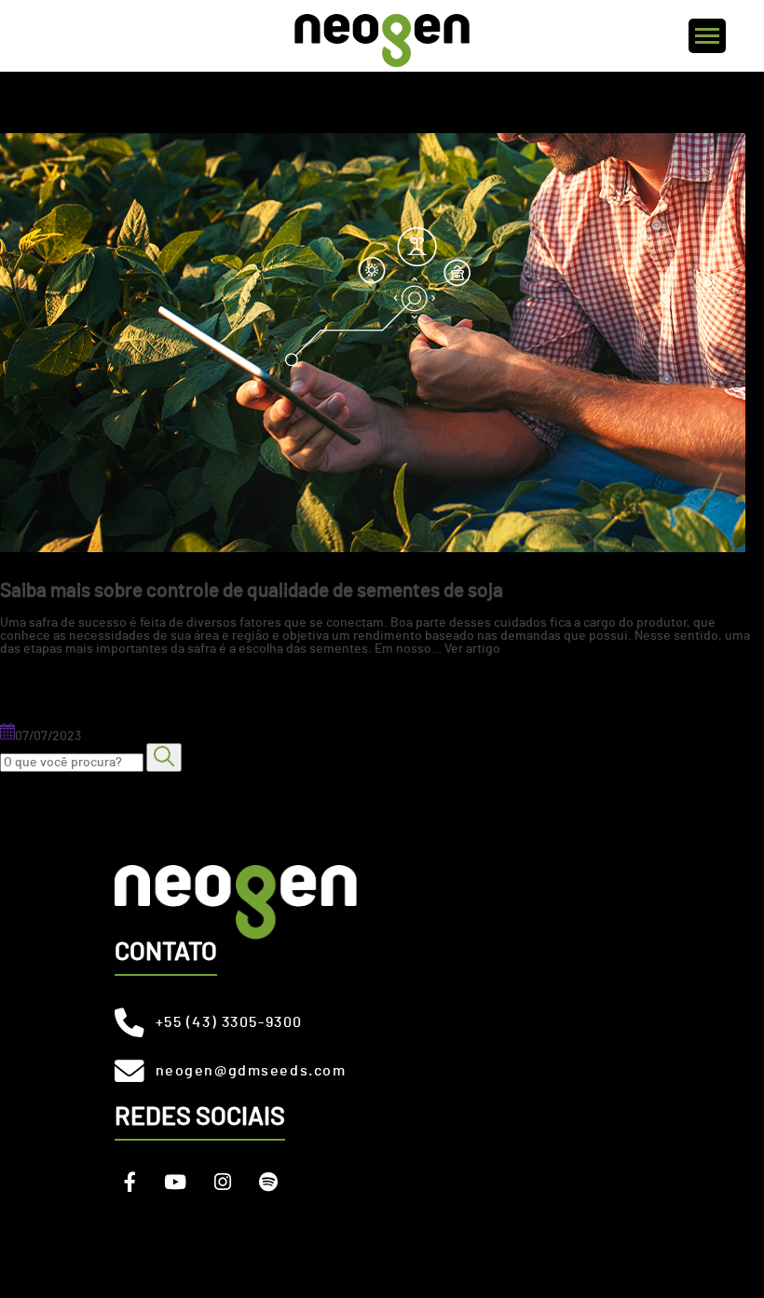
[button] (164, 757)
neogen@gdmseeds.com (251, 1070)
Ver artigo (472, 649)
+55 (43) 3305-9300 (229, 1022)
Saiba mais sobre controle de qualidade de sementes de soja (251, 591)
